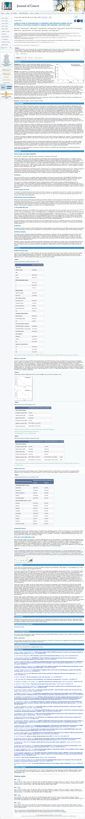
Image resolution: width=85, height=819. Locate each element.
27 (48, 592)
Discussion (6, 59)
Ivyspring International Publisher (46, 815)
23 (72, 588)
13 (74, 126)
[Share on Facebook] (75, 21)
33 (15, 614)
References (6, 65)
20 (65, 143)
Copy (17, 53)
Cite (50, 17)
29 (66, 600)
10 (53, 122)
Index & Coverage (6, 42)
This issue (44, 17)
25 (57, 589)
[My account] (83, 13)
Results (6, 58)
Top (6, 54)
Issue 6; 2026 (5, 23)
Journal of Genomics (6, 79)
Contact (37, 13)
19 (80, 136)
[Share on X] (78, 21)
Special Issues (5, 44)
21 (46, 573)
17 (43, 136)
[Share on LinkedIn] (81, 21)
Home (2, 13)
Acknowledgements (6, 64)
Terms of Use (73, 816)
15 (48, 130)
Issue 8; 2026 (5, 18)
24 (74, 588)
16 (61, 131)
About (7, 13)
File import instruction (38, 57)
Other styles (24, 53)
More (54, 42)
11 (52, 125)
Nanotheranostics (6, 82)
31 (47, 605)
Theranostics (6, 77)
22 (48, 573)
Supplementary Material (6, 62)
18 (64, 136)
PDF (76, 17)
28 (64, 600)
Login (31, 13)
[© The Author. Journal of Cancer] (69, 73)
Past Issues (4, 34)
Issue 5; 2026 (5, 26)
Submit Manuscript (23, 13)
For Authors (14, 13)
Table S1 (68, 531)
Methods (6, 57)
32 (48, 612)
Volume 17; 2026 (6, 31)
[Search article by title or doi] (10, 48)
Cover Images (5, 39)
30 (52, 604)
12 (72, 126)
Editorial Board (5, 36)
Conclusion (6, 60)
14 (35, 129)
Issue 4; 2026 (5, 28)
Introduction (6, 55)
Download (30, 57)
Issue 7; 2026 (5, 20)
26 (59, 589)
